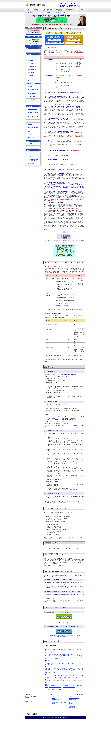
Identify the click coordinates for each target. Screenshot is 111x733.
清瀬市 (46, 658)
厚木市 (58, 668)
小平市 (64, 655)
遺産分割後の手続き (32, 99)
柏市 (78, 680)
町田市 (55, 654)
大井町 (63, 670)
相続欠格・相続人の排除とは (33, 117)
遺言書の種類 (30, 60)
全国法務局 (30, 146)
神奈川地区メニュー (73, 706)
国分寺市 (76, 654)
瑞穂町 (76, 656)
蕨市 (59, 675)
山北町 (75, 670)
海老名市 (71, 668)
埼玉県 (47, 674)
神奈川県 (47, 666)
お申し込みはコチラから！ (33, 43)
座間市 (79, 668)
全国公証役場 (30, 143)
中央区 (51, 661)
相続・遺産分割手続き (55, 699)
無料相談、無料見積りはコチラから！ (33, 34)
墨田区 (60, 663)
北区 (49, 664)
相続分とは (30, 124)
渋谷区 (74, 661)
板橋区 (56, 664)
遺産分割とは (30, 86)
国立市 (80, 654)
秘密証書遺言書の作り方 (33, 72)
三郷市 (77, 677)
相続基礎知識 (54, 700)
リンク (71, 702)
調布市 (46, 655)
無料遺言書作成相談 (70, 10)
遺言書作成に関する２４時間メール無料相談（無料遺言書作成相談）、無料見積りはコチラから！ (64, 240)
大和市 (67, 668)
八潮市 (73, 677)
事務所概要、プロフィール (33, 152)
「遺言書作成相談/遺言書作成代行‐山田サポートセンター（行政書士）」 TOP (39, 12)
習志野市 (62, 680)
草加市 (69, 677)
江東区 (56, 663)
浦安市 (50, 680)
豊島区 (52, 664)
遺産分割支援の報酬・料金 (33, 103)
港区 (54, 661)
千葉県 (47, 679)
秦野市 (48, 670)
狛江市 (72, 654)
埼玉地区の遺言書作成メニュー (55, 687)
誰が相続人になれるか (32, 109)
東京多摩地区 (48, 652)
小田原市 (63, 668)
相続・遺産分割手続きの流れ (33, 90)
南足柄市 (79, 670)
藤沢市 (61, 669)
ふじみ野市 (49, 677)
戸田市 (55, 675)
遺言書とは (30, 57)
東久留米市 (56, 658)
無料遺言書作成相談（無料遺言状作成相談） (59, 702)
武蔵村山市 (55, 655)
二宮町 (56, 670)
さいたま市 (47, 675)
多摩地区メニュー (73, 703)
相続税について (31, 137)
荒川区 (80, 663)
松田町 (67, 670)
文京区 (76, 663)
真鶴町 (54, 672)
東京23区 (48, 660)
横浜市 (46, 668)
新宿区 (52, 663)
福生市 (73, 655)
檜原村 (68, 656)
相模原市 (54, 668)
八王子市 (59, 654)
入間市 (57, 677)
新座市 (70, 675)
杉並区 (78, 661)
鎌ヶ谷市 (71, 680)
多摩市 (76, 655)
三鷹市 (63, 654)
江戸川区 (68, 663)
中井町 (60, 670)
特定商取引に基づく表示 (74, 698)
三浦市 (54, 669)
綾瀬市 (76, 668)
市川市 (54, 680)
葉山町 (57, 669)
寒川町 (70, 669)
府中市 (50, 655)
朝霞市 (66, 675)
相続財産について (31, 120)
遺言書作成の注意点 (32, 63)
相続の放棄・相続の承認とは (33, 113)
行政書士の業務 (31, 163)
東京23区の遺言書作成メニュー (65, 685)
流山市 (75, 680)
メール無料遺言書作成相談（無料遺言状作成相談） (33, 160)
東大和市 (60, 655)
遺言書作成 (53, 698)
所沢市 (74, 675)
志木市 (78, 675)
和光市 (62, 675)
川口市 (52, 675)
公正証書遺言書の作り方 (33, 69)
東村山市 (50, 658)
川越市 (54, 677)
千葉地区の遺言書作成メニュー (69, 687)
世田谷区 (58, 661)
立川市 (46, 654)
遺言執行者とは (31, 75)
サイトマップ (72, 700)
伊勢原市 (74, 669)
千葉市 (46, 680)
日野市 (46, 656)
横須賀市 (49, 669)
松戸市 (66, 680)
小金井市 (68, 655)
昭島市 (80, 656)
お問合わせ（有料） (32, 156)
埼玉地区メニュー (73, 707)
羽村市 (50, 656)
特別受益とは (30, 134)
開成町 (71, 670)
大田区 (62, 661)
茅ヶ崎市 (66, 669)
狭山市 (65, 677)
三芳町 (61, 677)
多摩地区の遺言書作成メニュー (51, 685)
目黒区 (66, 661)
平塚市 (79, 669)
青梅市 (54, 656)
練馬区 (48, 663)
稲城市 (80, 655)
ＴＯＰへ (29, 51)
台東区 (72, 663)
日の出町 (64, 656)
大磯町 (52, 670)
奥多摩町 (72, 656)
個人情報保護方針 (73, 699)
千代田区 (46, 661)
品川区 (70, 661)
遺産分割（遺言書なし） (33, 96)
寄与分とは (30, 131)
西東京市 (68, 654)
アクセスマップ (29, 701)
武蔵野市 (50, 654)
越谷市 (81, 677)
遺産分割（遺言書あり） (33, 93)
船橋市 (57, 680)
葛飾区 (63, 663)
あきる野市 (58, 656)
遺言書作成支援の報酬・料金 (33, 79)
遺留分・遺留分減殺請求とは (33, 128)
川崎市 (50, 668)
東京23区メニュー (59, 12)
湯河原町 (49, 672)
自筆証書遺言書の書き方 (33, 66)
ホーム (53, 696)
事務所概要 (53, 703)
